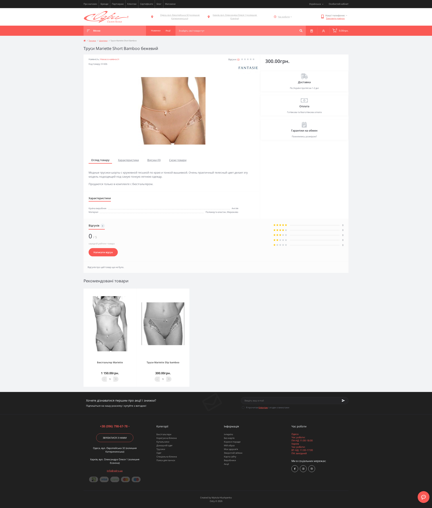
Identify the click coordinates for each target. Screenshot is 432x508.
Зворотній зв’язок (233, 452)
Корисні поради (232, 441)
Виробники (230, 460)
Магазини (170, 3)
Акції (226, 463)
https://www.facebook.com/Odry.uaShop (294, 468)
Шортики (103, 40)
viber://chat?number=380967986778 (311, 468)
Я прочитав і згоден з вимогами (267, 407)
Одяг (158, 452)
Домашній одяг (164, 445)
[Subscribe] (343, 400)
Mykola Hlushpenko (222, 497)
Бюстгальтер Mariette (110, 362)
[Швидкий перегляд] (125, 291)
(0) (238, 59)
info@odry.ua (115, 470)
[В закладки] (134, 291)
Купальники (162, 441)
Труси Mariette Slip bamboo (163, 362)
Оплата (304, 106)
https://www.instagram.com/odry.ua (303, 468)
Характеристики (128, 160)
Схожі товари (177, 160)
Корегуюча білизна (166, 438)
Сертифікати (146, 3)
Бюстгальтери (163, 434)
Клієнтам (132, 3)
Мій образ (229, 445)
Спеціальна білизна (166, 456)
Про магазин (90, 3)
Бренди (104, 3)
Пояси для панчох (165, 460)
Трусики (92, 40)
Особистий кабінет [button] (338, 3)
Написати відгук (103, 252)
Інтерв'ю (228, 434)
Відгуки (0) (154, 160)
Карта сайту (230, 456)
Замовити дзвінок (335, 18)
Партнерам (118, 3)
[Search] (301, 31)
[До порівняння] (130, 291)
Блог (159, 3)
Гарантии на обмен (304, 130)
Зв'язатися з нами (115, 437)
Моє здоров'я (231, 449)
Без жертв (229, 438)
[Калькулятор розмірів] (311, 31)
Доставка (304, 82)
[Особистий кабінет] (323, 31)
